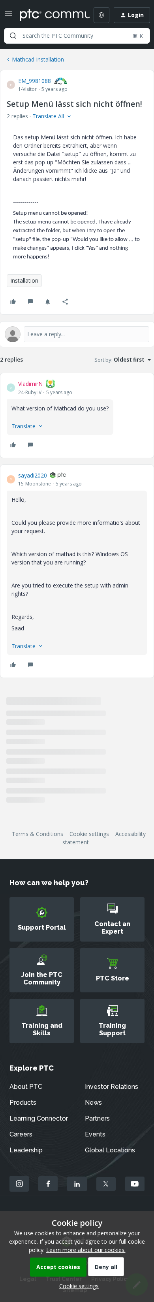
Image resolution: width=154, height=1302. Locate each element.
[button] (8, 16)
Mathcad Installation (38, 59)
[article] (77, 415)
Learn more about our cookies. (86, 1250)
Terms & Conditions (37, 834)
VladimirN (30, 383)
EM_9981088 (34, 81)
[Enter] (13, 36)
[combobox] (77, 36)
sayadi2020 (32, 475)
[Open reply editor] (77, 334)
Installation (24, 280)
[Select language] (101, 15)
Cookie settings (89, 834)
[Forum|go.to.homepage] (49, 15)
